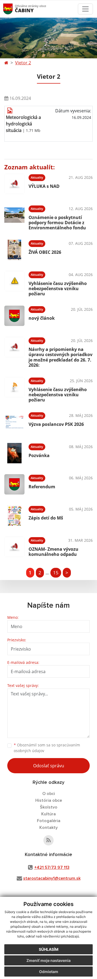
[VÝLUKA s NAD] (14, 184)
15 (55, 572)
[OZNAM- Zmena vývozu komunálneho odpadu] (14, 547)
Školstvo (48, 807)
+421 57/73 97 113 (52, 867)
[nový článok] (14, 316)
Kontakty (48, 827)
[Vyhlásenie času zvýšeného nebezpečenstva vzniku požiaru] (14, 283)
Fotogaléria (48, 821)
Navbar (13, 8)
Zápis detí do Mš (46, 518)
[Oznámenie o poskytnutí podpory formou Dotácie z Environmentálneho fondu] (14, 217)
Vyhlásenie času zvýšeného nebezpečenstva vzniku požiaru (58, 288)
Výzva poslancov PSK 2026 (56, 424)
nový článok (42, 318)
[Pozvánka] (14, 453)
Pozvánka (39, 455)
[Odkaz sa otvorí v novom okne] (48, 840)
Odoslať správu (48, 766)
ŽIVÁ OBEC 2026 (45, 252)
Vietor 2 (23, 63)
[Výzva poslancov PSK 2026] (14, 422)
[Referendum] (14, 484)
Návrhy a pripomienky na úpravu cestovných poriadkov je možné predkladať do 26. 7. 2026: (60, 357)
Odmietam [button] (48, 971)
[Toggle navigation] (85, 9)
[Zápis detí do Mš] (14, 515)
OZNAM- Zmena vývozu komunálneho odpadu (53, 551)
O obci (48, 793)
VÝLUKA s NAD (44, 186)
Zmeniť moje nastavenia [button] (48, 960)
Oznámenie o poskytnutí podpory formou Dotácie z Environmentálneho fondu (57, 222)
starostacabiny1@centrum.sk (52, 878)
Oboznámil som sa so (47, 747)
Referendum (42, 487)
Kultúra (48, 814)
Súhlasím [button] (48, 949)
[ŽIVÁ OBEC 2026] (14, 250)
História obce (48, 800)
